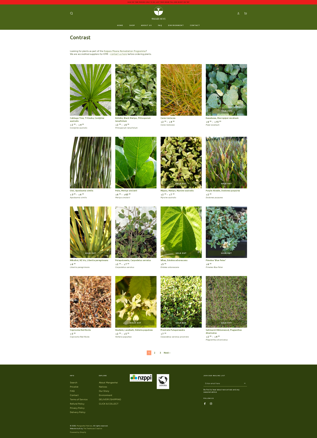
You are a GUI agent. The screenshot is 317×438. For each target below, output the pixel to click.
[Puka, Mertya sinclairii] (136, 162)
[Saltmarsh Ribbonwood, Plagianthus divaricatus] (226, 302)
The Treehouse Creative (92, 428)
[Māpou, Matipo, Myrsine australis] (181, 162)
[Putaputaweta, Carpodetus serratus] (136, 232)
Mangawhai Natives (84, 426)
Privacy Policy (77, 408)
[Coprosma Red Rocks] (90, 302)
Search (73, 382)
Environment (105, 395)
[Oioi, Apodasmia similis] (90, 162)
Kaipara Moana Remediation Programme (125, 51)
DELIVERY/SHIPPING (110, 399)
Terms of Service (79, 399)
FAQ (72, 391)
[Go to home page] (158, 13)
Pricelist (74, 386)
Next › (167, 353)
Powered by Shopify (78, 432)
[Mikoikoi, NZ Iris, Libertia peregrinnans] (90, 232)
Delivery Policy (77, 412)
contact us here (118, 54)
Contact (74, 395)
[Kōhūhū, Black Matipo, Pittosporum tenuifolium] (136, 90)
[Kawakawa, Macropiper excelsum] (226, 90)
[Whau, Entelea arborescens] (181, 232)
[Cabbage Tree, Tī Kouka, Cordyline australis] (90, 90)
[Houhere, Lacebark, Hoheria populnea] (136, 302)
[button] (71, 13)
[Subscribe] (245, 383)
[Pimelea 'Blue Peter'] (226, 232)
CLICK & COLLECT (109, 403)
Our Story (104, 391)
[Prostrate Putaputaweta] (181, 302)
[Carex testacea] (181, 90)
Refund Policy (77, 403)
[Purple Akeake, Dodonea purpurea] (226, 162)
